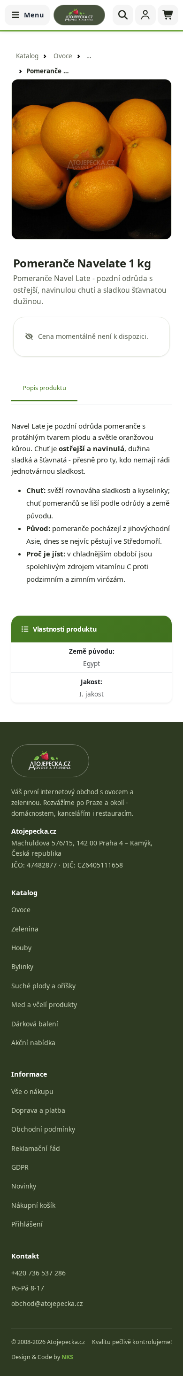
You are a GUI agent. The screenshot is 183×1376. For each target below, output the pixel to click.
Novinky (23, 1185)
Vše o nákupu (32, 1091)
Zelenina (24, 928)
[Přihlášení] (145, 15)
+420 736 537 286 (38, 1272)
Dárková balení (34, 1023)
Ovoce (62, 56)
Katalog (27, 56)
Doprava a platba (38, 1110)
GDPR (20, 1167)
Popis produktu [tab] (44, 387)
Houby (21, 947)
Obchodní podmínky (43, 1129)
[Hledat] (123, 15)
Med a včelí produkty (44, 1004)
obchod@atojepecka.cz (47, 1303)
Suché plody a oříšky (43, 985)
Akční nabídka (33, 1042)
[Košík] (168, 15)
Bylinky (22, 966)
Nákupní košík (33, 1205)
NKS (67, 1357)
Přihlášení (27, 1224)
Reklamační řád (35, 1148)
